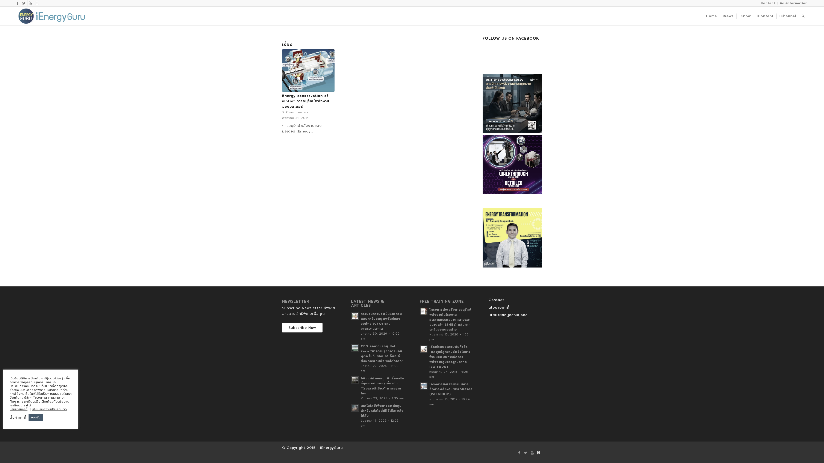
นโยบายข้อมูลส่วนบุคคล (508, 315)
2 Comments (294, 112)
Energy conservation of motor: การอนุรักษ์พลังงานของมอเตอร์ (305, 101)
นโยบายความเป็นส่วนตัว (49, 409)
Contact (496, 299)
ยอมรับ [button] (36, 417)
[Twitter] (24, 3)
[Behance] (37, 3)
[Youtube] (30, 3)
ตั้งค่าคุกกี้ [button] (18, 417)
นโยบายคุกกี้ (499, 307)
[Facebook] (18, 3)
